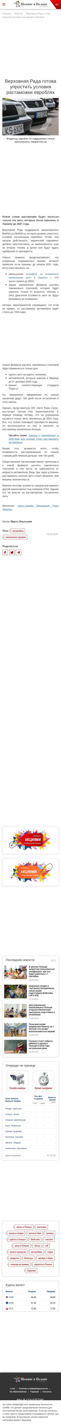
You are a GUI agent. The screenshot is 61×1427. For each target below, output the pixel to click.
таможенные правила (15, 537)
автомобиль (18, 530)
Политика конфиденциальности (33, 1388)
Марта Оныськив (21, 521)
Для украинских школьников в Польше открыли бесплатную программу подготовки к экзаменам (42, 1010)
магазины (41, 1226)
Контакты (47, 1391)
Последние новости (20, 959)
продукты (14, 1258)
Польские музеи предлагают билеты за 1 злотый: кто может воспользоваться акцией (42, 1028)
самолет (49, 1239)
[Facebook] (5, 552)
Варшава (31, 1270)
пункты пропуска (18, 1251)
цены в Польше (22, 1245)
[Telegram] (18, 552)
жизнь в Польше (24, 1226)
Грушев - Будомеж (13, 1131)
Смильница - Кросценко (16, 1148)
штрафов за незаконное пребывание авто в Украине (34, 275)
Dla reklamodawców (18, 1391)
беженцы (28, 1258)
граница (50, 1233)
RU (57, 4)
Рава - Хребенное (13, 1125)
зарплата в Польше (43, 1264)
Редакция (34, 1391)
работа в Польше (18, 1239)
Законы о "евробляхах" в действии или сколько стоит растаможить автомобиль (34, 438)
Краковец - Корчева (14, 1137)
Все (53, 960)
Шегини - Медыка (13, 1142)
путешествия (35, 1233)
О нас (12, 1388)
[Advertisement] (30, 47)
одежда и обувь (45, 1258)
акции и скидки (16, 1233)
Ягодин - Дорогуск (13, 1108)
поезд (37, 1245)
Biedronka (35, 1239)
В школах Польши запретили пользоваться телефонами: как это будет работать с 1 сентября (42, 971)
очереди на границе (19, 1264)
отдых (50, 1251)
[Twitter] (12, 552)
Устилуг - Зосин (12, 1114)
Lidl (46, 1245)
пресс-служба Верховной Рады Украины (30, 507)
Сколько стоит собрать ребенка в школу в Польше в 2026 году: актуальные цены (41, 1044)
